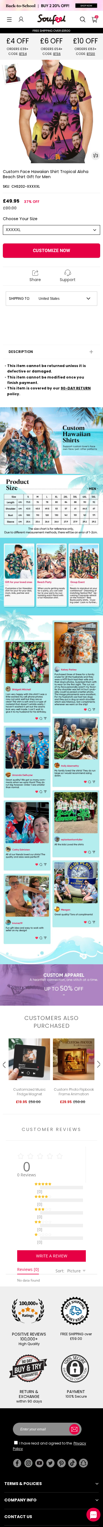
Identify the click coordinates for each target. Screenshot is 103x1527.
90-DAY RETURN (76, 388)
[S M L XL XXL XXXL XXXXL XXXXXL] (51, 230)
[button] (9, 19)
